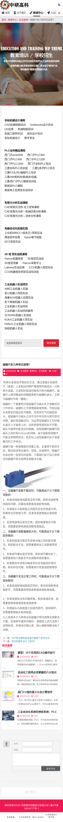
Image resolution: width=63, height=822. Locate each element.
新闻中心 (12, 19)
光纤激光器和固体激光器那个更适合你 (30, 638)
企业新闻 (23, 19)
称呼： (17, 744)
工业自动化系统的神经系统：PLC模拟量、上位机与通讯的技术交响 (37, 713)
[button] (3, 104)
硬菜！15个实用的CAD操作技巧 (36, 652)
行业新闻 (43, 371)
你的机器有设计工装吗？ (23, 641)
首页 (4, 19)
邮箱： (17, 750)
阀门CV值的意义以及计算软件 (35, 692)
